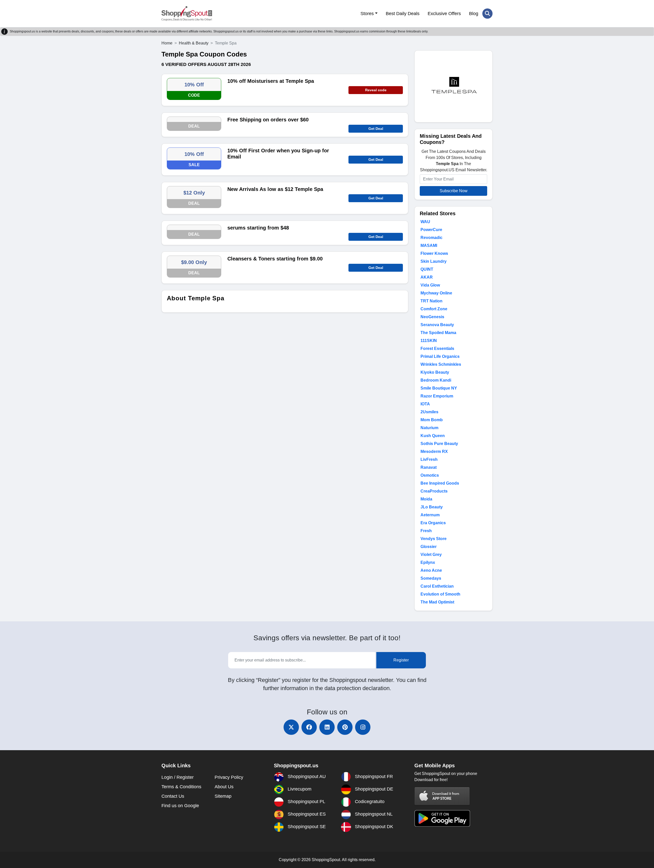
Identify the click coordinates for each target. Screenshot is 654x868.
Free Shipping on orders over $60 (268, 119)
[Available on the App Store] (442, 796)
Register (401, 660)
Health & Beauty (193, 43)
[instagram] (362, 727)
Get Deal (375, 129)
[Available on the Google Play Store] (442, 818)
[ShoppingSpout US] (186, 13)
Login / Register (177, 777)
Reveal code (376, 90)
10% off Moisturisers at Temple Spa (270, 81)
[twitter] (291, 727)
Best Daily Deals (402, 13)
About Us (224, 786)
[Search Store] (487, 13)
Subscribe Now (454, 191)
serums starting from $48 (258, 228)
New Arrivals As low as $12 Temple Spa (275, 189)
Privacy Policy (229, 777)
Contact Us (172, 796)
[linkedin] (327, 727)
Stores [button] (367, 13)
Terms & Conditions (181, 786)
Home (166, 43)
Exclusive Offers (444, 13)
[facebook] (309, 727)
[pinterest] (345, 727)
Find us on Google (180, 805)
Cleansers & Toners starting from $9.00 (275, 258)
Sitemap (223, 796)
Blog (473, 13)
